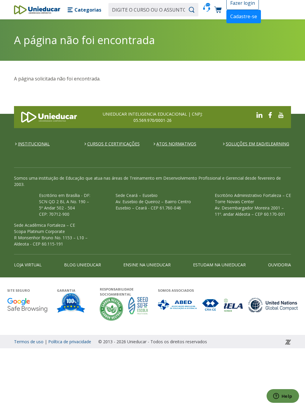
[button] (84, 9)
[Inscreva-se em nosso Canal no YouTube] (281, 114)
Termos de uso (28, 341)
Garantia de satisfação (71, 303)
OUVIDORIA (279, 265)
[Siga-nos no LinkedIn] (259, 114)
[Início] (37, 9)
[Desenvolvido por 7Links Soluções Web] (249, 341)
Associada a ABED (177, 305)
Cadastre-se (243, 16)
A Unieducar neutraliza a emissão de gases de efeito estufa (111, 309)
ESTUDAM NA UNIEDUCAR (219, 265)
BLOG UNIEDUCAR (82, 265)
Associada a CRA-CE (210, 305)
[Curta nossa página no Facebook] (270, 114)
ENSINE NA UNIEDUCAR (147, 265)
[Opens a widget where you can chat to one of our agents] (282, 396)
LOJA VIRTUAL (28, 265)
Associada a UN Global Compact (273, 305)
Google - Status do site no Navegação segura (27, 305)
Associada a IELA (234, 305)
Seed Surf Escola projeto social (138, 309)
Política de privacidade (69, 341)
